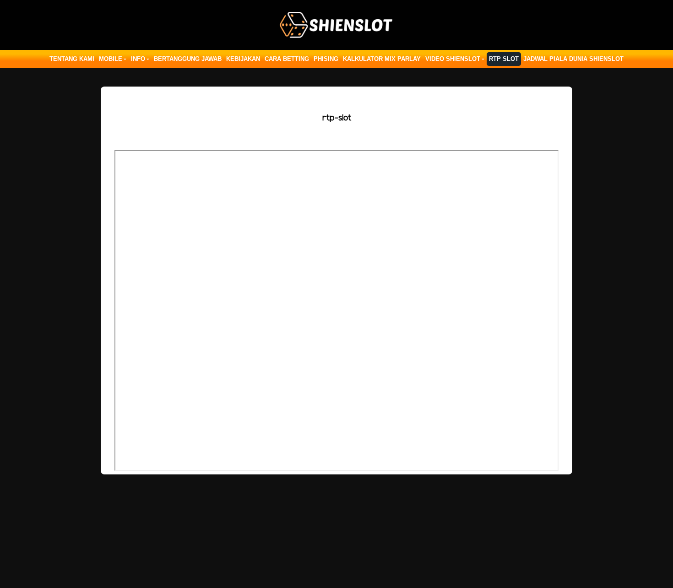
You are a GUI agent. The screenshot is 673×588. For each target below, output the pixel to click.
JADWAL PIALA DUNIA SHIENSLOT (573, 58)
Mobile (110, 58)
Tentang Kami (71, 58)
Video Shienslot (452, 58)
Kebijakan (243, 58)
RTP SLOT (504, 58)
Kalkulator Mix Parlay (382, 58)
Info (138, 58)
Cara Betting (287, 58)
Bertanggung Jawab (188, 58)
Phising (326, 58)
